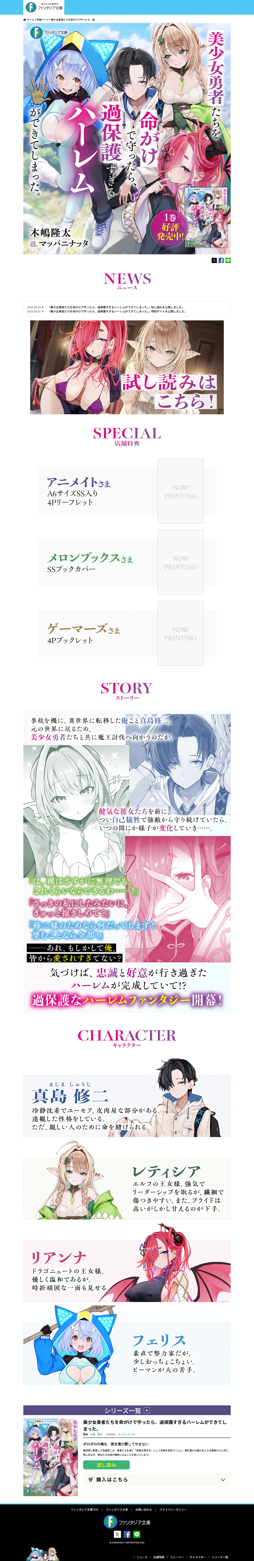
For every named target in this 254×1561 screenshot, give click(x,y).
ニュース (142, 1557)
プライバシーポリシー (173, 1509)
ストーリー (177, 1557)
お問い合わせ (143, 1509)
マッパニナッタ (126, 1434)
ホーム (30, 19)
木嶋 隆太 (96, 1434)
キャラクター (198, 1557)
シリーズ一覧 (220, 1557)
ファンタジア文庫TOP (84, 1509)
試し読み (106, 1464)
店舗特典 (158, 1557)
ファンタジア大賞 (117, 1509)
